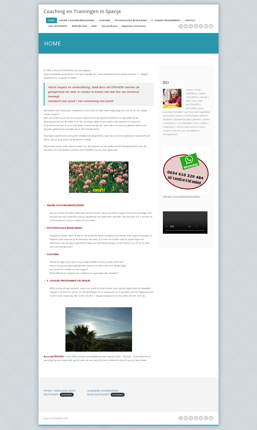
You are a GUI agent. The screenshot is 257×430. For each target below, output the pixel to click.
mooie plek (66, 360)
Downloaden (67, 395)
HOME (51, 20)
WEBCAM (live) (79, 26)
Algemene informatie (134, 26)
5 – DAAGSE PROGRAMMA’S (165, 20)
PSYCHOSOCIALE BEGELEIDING (131, 20)
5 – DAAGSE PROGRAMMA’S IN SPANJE (68, 280)
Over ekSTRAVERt (57, 26)
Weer (94, 26)
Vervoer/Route (109, 26)
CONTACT (190, 20)
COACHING (104, 20)
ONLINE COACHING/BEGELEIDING (76, 20)
